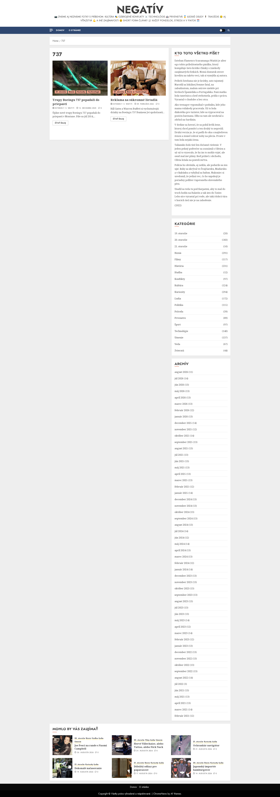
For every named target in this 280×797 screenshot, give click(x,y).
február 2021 (182, 715)
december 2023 (183, 575)
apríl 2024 (180, 550)
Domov (60, 30)
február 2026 (182, 410)
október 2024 (182, 512)
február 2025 (182, 486)
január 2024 (181, 569)
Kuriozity (81, 92)
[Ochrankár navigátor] (181, 745)
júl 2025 (179, 454)
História (179, 266)
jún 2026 (179, 384)
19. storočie (181, 233)
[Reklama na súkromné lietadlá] (138, 78)
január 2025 (181, 493)
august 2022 (181, 677)
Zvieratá (179, 350)
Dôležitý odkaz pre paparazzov (145, 768)
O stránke (75, 30)
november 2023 (183, 582)
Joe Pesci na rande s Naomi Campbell (91, 747)
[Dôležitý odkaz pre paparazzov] (122, 768)
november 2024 (183, 505)
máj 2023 (180, 620)
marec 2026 (181, 403)
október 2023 (182, 588)
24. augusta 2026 (144, 751)
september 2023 (183, 594)
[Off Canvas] (51, 30)
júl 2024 (179, 531)
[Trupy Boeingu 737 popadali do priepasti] (80, 78)
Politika (179, 305)
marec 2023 (181, 633)
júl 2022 (179, 684)
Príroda (179, 311)
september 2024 (183, 518)
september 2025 (183, 442)
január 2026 (181, 416)
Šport (178, 324)
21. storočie (61, 92)
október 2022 (182, 665)
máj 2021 (180, 696)
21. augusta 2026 (204, 749)
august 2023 (181, 601)
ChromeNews (160, 793)
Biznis (71, 92)
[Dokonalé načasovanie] (62, 768)
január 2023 (181, 645)
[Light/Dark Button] (222, 30)
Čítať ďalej (60, 123)
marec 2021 (181, 709)
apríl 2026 (180, 397)
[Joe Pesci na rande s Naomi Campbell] (62, 745)
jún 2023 (179, 614)
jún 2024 (179, 537)
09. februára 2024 (145, 104)
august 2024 (181, 524)
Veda (177, 344)
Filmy (178, 259)
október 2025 (182, 435)
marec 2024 (181, 556)
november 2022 (183, 658)
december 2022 (183, 652)
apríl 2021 (180, 703)
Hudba (178, 272)
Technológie (93, 92)
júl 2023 (179, 607)
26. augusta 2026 (85, 752)
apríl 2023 (180, 626)
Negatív (140, 9)
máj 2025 (180, 467)
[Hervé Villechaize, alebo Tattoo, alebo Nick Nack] (122, 745)
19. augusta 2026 (85, 772)
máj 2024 (180, 544)
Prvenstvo (180, 318)
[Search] (228, 30)
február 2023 (182, 639)
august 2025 (181, 448)
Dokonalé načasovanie (88, 768)
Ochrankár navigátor (206, 745)
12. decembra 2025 (87, 108)
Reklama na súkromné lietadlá (134, 100)
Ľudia (178, 298)
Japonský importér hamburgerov (204, 768)
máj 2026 (180, 391)
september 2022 (183, 671)
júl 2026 (179, 378)
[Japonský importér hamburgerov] (181, 768)
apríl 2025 (180, 474)
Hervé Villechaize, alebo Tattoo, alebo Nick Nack (148, 745)
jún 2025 (179, 461)
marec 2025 (181, 480)
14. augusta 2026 (204, 773)
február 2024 (182, 563)
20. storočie (181, 239)
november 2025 (183, 429)
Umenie (179, 337)
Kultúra (179, 285)
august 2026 (181, 372)
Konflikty (180, 279)
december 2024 (183, 499)
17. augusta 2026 (144, 773)
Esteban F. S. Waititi (64, 108)
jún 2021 (179, 690)
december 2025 (183, 423)
